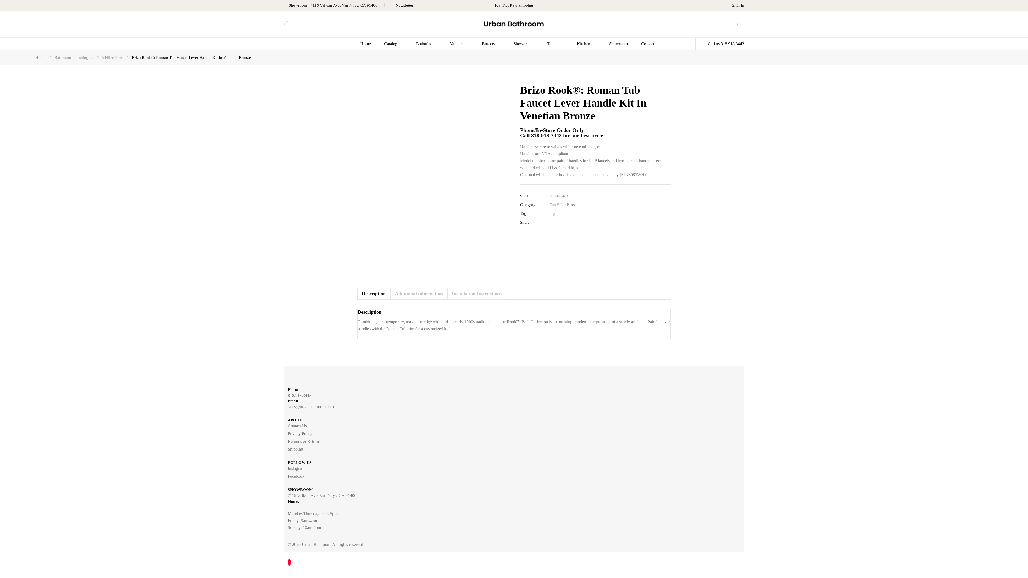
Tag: (523, 213)
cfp (552, 213)
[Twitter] (561, 222)
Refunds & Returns (304, 441)
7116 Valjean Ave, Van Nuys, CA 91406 (322, 495)
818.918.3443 (299, 395)
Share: (525, 222)
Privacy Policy (300, 433)
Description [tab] (374, 293)
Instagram (296, 468)
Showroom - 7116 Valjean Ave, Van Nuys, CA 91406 (333, 5)
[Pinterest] (586, 222)
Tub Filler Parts (562, 205)
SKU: (524, 196)
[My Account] (726, 24)
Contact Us (297, 426)
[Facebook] (553, 222)
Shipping (295, 449)
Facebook (296, 476)
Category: (528, 205)
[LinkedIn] (570, 222)
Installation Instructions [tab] (477, 293)
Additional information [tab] (419, 293)
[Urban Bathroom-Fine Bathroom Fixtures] (514, 24)
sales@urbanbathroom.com (311, 406)
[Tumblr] (578, 222)
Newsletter (404, 5)
